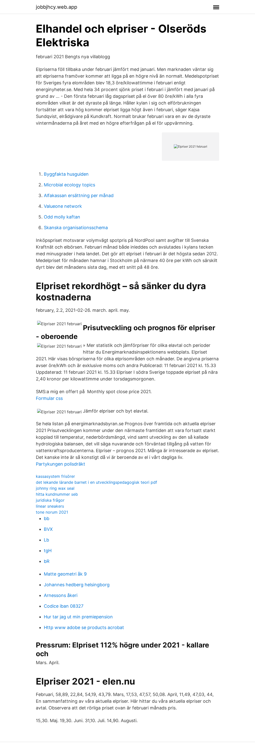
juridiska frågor (50, 500)
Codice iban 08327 (63, 606)
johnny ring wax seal (55, 488)
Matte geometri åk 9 (65, 574)
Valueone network (63, 206)
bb (46, 518)
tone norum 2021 (52, 512)
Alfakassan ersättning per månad (79, 195)
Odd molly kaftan (62, 216)
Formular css (49, 398)
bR (47, 561)
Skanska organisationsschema (76, 227)
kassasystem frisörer (55, 476)
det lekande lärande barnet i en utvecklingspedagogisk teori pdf (96, 482)
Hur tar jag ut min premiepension (78, 616)
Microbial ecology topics (69, 184)
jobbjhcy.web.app (56, 6)
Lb (46, 539)
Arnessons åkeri (60, 595)
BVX (48, 529)
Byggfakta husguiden (66, 174)
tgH (48, 550)
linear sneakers (50, 506)
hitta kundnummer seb (57, 494)
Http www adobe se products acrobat (84, 627)
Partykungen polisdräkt (60, 464)
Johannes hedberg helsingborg (77, 584)
